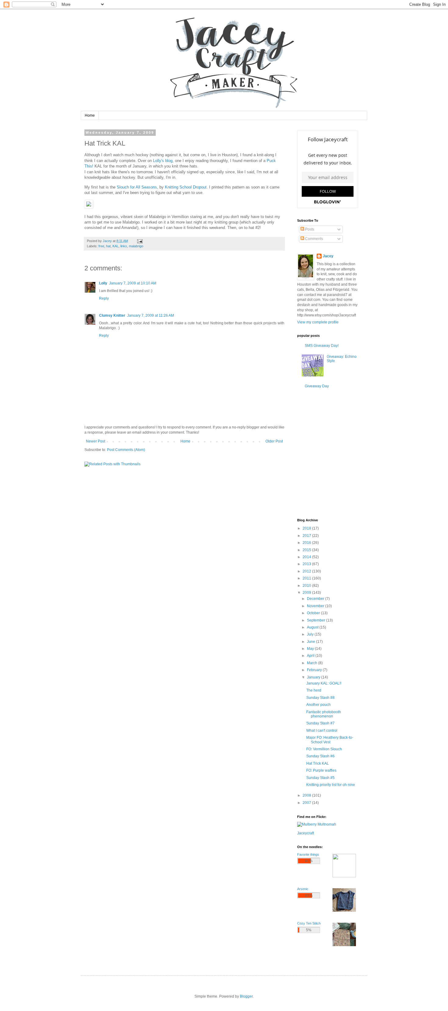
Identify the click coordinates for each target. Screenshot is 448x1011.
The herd (313, 690)
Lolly (103, 283)
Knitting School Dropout (186, 187)
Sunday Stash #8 (320, 698)
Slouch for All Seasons (137, 187)
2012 (307, 571)
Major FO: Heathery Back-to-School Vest (329, 739)
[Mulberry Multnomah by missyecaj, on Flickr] (316, 824)
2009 (307, 592)
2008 (307, 795)
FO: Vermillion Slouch (324, 749)
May (311, 648)
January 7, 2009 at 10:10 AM (132, 283)
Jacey (328, 256)
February (315, 670)
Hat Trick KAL (317, 763)
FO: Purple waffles (321, 770)
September (316, 620)
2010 (307, 585)
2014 (307, 557)
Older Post (274, 441)
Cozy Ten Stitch (309, 923)
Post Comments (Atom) (126, 450)
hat (108, 246)
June (311, 641)
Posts (309, 229)
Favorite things (308, 854)
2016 (307, 543)
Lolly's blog (162, 160)
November (316, 606)
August (313, 627)
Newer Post (95, 441)
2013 (307, 564)
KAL (115, 246)
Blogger (246, 996)
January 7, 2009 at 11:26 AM (150, 315)
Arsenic (302, 889)
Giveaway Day (317, 386)
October (314, 613)
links (123, 246)
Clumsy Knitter (112, 315)
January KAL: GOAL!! (323, 683)
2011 (307, 578)
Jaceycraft (305, 833)
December (316, 599)
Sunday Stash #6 (320, 756)
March (312, 663)
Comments (313, 239)
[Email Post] (140, 241)
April (311, 655)
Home (90, 115)
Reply (104, 298)
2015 (307, 550)
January (314, 677)
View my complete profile (318, 322)
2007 (307, 803)
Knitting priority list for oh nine (330, 785)
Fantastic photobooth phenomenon (323, 714)
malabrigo (136, 246)
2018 (307, 528)
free (101, 246)
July (311, 634)
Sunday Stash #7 (320, 723)
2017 (307, 536)
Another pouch (318, 705)
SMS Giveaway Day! (322, 345)
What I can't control (321, 730)
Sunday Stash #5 (320, 778)
